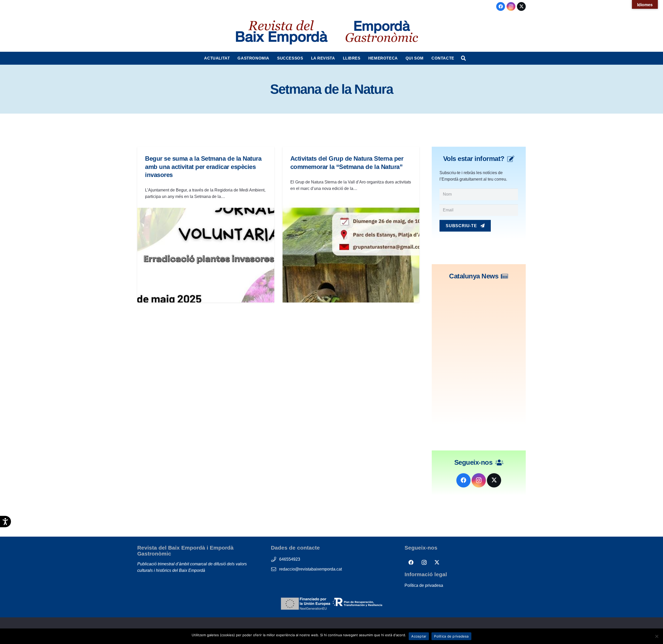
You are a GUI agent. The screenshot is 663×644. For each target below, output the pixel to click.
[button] (232, 58)
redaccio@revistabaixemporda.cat (310, 569)
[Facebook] (500, 6)
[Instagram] (511, 6)
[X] (521, 6)
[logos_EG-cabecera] (381, 32)
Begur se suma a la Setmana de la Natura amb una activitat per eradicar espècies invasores (203, 166)
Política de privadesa (424, 585)
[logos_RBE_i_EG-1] (281, 32)
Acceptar (418, 636)
